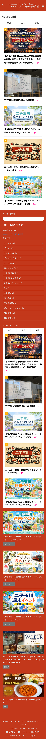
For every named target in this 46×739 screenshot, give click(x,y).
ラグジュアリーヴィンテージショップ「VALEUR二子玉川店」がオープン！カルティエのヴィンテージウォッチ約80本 (23, 659)
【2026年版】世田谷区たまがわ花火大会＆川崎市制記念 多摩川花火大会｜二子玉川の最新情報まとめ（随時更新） (22, 59)
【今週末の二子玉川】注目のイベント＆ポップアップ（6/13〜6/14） (23, 435)
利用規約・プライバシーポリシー (13, 721)
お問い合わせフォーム (32, 721)
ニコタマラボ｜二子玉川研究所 (23, 6)
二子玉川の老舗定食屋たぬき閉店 (19, 100)
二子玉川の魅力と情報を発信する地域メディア (23, 728)
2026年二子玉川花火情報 (13, 234)
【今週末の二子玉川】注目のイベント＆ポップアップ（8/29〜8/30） (23, 503)
